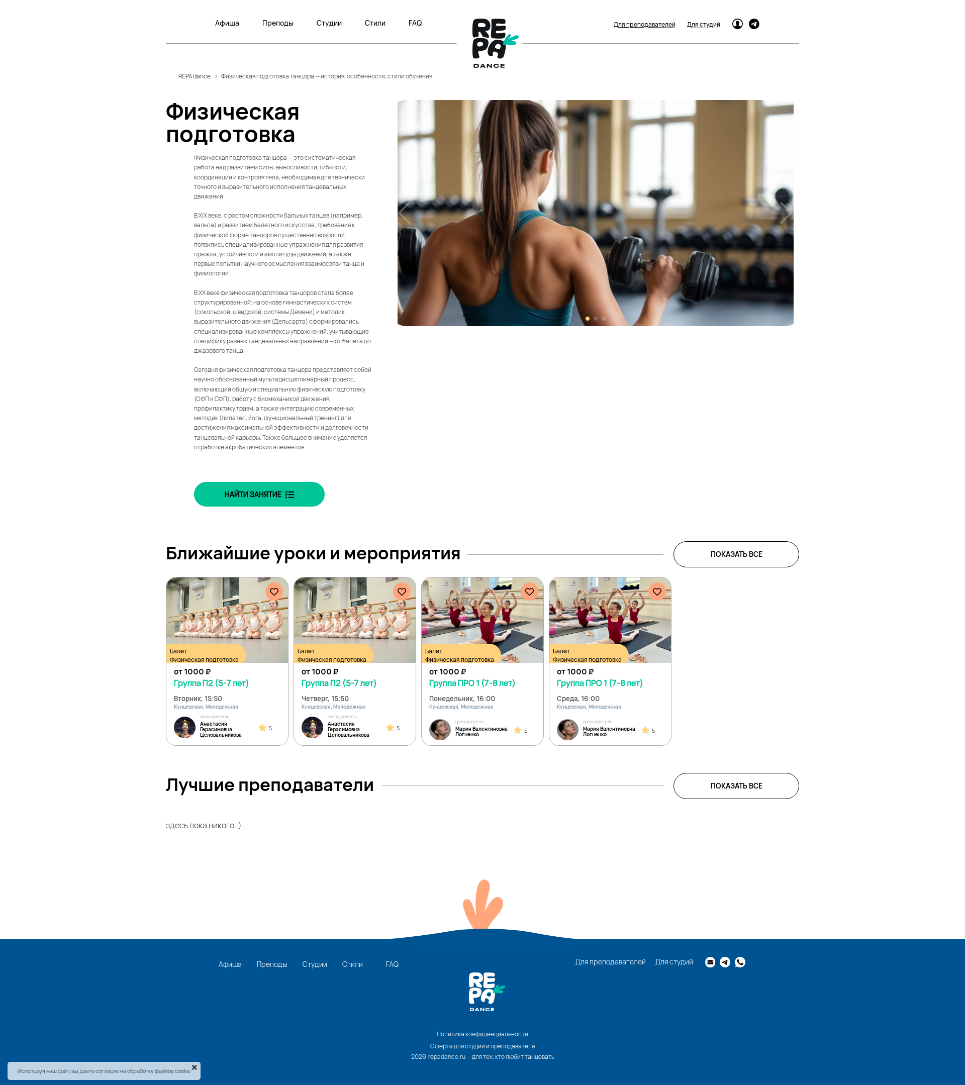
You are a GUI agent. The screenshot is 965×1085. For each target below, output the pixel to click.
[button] (588, 319)
